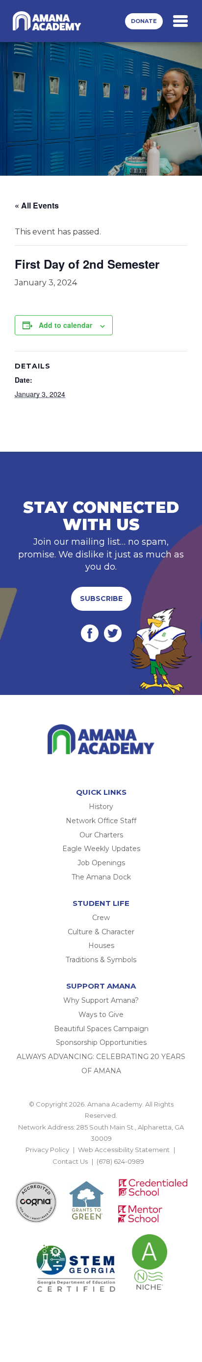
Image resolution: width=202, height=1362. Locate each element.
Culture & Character (101, 931)
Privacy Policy (47, 1150)
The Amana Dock (101, 877)
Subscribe (101, 598)
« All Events (37, 205)
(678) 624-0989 (120, 1161)
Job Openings (101, 862)
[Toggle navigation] (180, 21)
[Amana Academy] (48, 21)
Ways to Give (101, 1014)
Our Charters (101, 835)
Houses (101, 945)
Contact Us (70, 1161)
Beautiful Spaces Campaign (101, 1028)
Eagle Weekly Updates (101, 848)
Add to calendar (65, 325)
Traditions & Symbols (101, 959)
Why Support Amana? (101, 1000)
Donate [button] (144, 21)
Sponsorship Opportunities (101, 1042)
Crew (101, 917)
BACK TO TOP (101, 1172)
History (101, 806)
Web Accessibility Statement (124, 1150)
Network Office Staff (101, 820)
